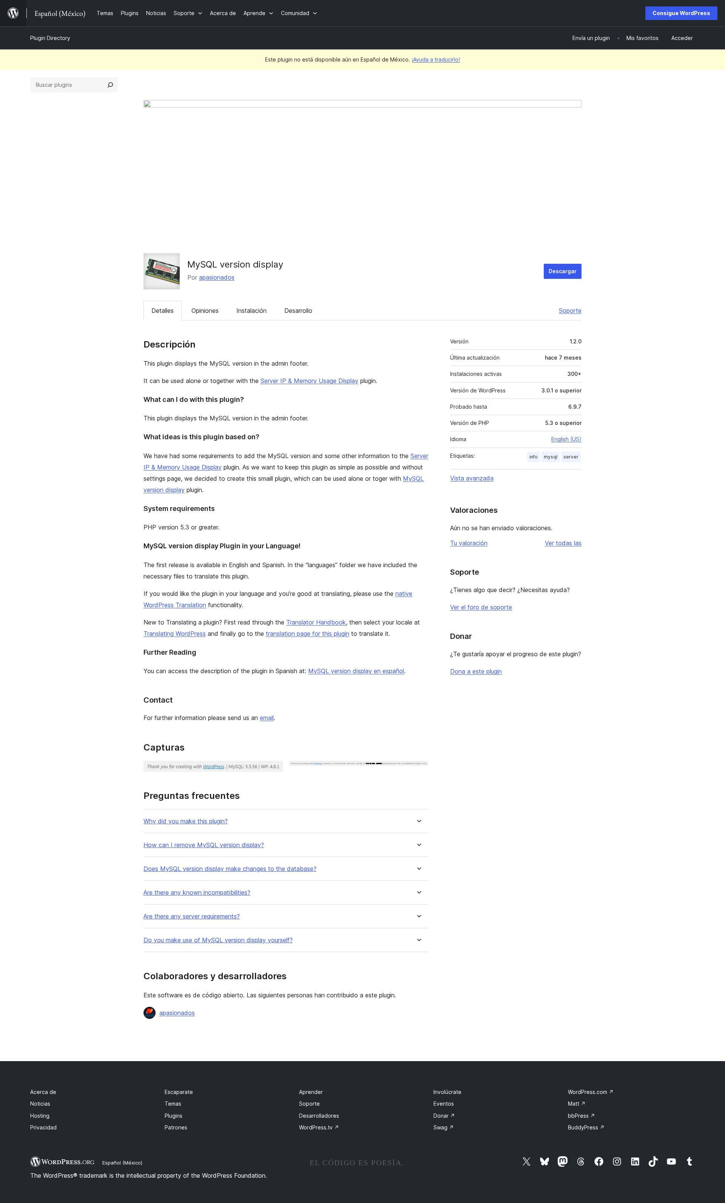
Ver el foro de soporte (481, 607)
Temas (173, 1103)
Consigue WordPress (681, 13)
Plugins (173, 1115)
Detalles (162, 310)
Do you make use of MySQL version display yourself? (218, 940)
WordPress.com (591, 1092)
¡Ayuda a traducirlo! (436, 59)
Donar (444, 1115)
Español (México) (122, 1163)
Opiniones (205, 310)
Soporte (570, 310)
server (570, 457)
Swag (443, 1127)
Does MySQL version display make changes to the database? (229, 868)
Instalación (251, 310)
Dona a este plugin (476, 671)
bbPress (581, 1115)
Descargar (563, 271)
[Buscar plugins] (110, 84)
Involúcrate (447, 1092)
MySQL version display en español (356, 671)
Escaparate (179, 1092)
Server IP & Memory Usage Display (309, 381)
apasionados (216, 277)
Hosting (39, 1115)
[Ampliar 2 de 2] (418, 771)
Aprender (311, 1092)
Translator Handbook (316, 622)
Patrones (176, 1127)
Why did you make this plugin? (185, 821)
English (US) (566, 439)
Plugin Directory (50, 38)
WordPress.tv (319, 1127)
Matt (577, 1103)
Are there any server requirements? (191, 916)
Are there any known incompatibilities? (196, 892)
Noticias (40, 1103)
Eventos (443, 1103)
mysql (550, 457)
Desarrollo (298, 310)
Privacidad (43, 1127)
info (533, 457)
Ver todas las (563, 543)
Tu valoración (468, 543)
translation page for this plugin (307, 633)
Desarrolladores (319, 1115)
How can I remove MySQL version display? (203, 845)
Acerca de (43, 1092)
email (267, 717)
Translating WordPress (174, 633)
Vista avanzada (472, 478)
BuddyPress (586, 1127)
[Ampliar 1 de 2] (272, 771)
